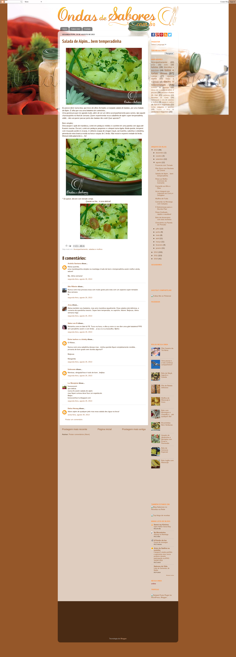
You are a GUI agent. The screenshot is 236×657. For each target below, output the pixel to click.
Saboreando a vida (158, 100)
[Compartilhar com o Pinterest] (83, 246)
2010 (156, 259)
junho (158, 232)
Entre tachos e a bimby (77, 339)
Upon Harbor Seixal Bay (162, 527)
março (158, 242)
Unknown (72, 369)
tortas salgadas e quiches (162, 107)
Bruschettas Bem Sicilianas (167, 424)
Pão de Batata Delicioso (166, 386)
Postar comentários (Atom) (79, 434)
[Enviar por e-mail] (74, 246)
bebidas (154, 67)
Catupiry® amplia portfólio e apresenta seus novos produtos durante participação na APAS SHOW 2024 (163, 556)
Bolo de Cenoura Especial (164, 450)
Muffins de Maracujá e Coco (165, 400)
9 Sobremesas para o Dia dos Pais (163, 208)
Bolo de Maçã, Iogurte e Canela (166, 375)
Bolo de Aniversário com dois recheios (163, 218)
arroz (153, 65)
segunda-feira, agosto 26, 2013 (80, 279)
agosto (159, 162)
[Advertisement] (163, 129)
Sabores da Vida (160, 566)
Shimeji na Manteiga (161, 534)
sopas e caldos (168, 102)
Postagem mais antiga (134, 429)
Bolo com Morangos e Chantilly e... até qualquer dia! (167, 413)
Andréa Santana (74, 263)
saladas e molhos (95, 249)
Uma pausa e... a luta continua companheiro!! (167, 363)
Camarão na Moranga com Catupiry (164, 203)
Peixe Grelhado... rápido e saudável (163, 213)
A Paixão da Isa (160, 540)
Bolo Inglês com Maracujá (167, 461)
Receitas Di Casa (159, 97)
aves (166, 65)
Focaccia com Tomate (164, 165)
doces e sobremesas (162, 83)
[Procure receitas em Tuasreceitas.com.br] (160, 515)
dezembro (160, 153)
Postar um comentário (73, 419)
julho (158, 229)
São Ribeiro (72, 286)
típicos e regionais (162, 104)
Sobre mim (75, 29)
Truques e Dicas (163, 109)
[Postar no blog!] (76, 246)
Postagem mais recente (74, 429)
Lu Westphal (73, 383)
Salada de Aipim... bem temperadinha (91, 41)
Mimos (153, 90)
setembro (160, 159)
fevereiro (159, 245)
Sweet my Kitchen (161, 525)
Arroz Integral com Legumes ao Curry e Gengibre (164, 193)
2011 (156, 255)
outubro (159, 156)
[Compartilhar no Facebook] (81, 246)
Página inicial (105, 429)
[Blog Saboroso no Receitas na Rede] (162, 509)
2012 (156, 252)
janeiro (159, 248)
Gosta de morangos (161, 542)
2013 (156, 150)
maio (158, 235)
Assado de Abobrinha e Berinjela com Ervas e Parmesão (166, 439)
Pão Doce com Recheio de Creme (164, 169)
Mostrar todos (170, 575)
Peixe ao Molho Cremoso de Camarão (161, 181)
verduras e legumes (159, 112)
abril (158, 238)
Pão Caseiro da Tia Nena (167, 349)
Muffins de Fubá (161, 199)
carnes (154, 76)
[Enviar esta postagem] (70, 246)
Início (65, 29)
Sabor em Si (73, 323)
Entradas (154, 87)
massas (166, 87)
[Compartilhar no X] (79, 246)
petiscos (166, 95)
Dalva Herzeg (73, 408)
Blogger (123, 639)
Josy (70, 305)
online (153, 584)
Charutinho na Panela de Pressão (163, 224)
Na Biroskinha (160, 532)
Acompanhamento (81, 249)
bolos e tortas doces (162, 72)
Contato (87, 29)
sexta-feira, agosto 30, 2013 (79, 415)
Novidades (162, 90)
